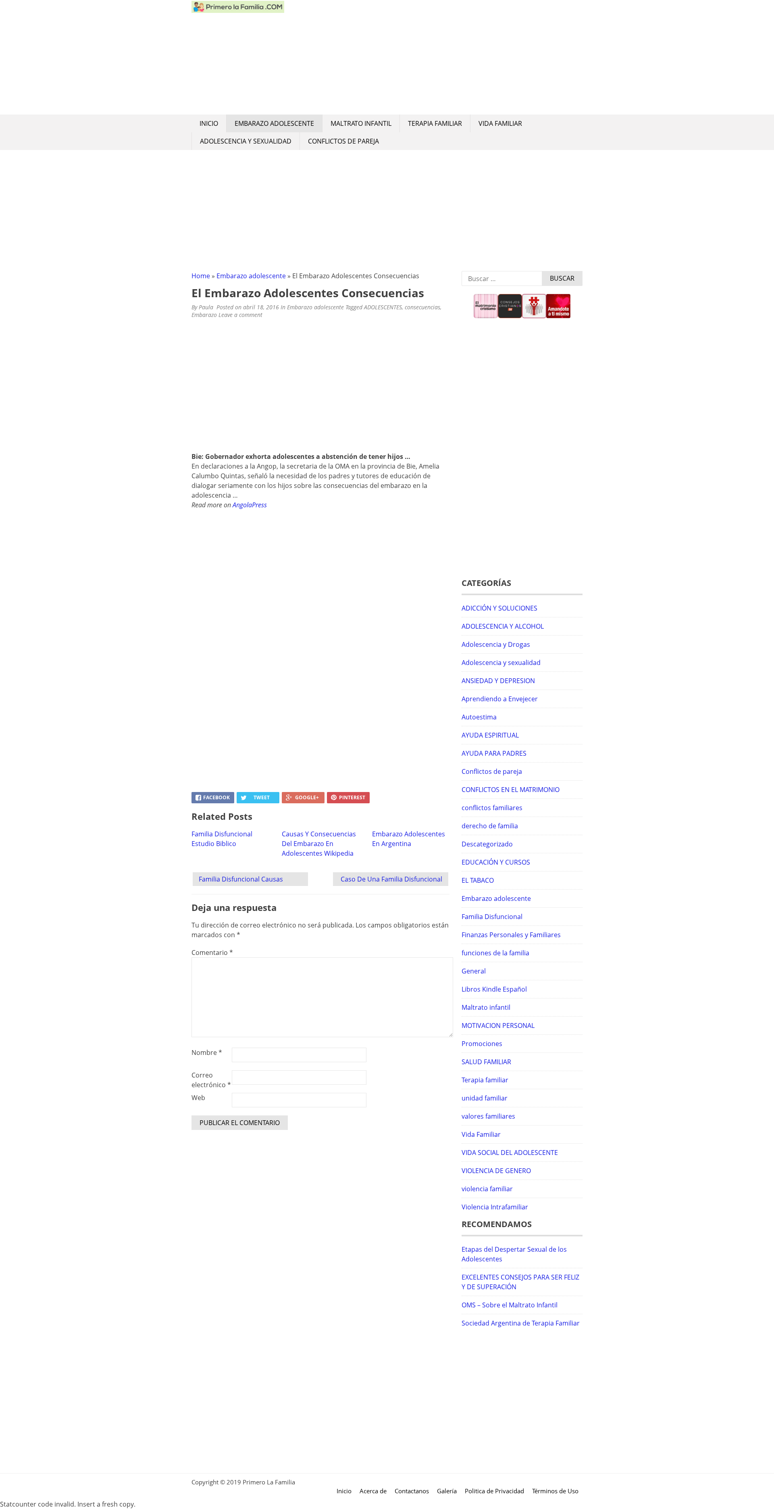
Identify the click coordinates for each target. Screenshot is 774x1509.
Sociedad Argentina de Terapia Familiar (521, 1323)
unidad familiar (485, 1098)
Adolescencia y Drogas (496, 644)
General (474, 971)
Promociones (482, 1043)
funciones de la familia (495, 952)
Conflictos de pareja (343, 141)
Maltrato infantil (361, 123)
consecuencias (422, 307)
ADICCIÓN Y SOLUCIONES (499, 608)
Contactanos (412, 1491)
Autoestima (479, 717)
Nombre (206, 1052)
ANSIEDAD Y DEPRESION (498, 680)
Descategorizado (487, 844)
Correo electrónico (211, 1080)
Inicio (209, 123)
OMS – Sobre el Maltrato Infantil (510, 1305)
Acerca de (373, 1491)
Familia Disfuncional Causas (241, 879)
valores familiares (488, 1116)
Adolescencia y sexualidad (245, 141)
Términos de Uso (555, 1491)
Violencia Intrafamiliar (495, 1207)
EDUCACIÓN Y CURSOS (496, 862)
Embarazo (204, 315)
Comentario (212, 952)
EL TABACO (478, 880)
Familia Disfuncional (492, 916)
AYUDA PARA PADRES (494, 753)
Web (198, 1097)
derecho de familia (490, 825)
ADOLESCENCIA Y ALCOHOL (503, 626)
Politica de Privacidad (494, 1491)
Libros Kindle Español (494, 989)
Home (200, 275)
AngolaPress (250, 504)
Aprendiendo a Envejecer (500, 698)
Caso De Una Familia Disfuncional (391, 879)
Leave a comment (241, 315)
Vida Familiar (500, 123)
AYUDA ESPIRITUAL (490, 735)
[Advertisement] (433, 57)
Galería (447, 1491)
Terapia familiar (435, 123)
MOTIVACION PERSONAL (498, 1025)
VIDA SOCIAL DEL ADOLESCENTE (510, 1152)
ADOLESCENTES (383, 307)
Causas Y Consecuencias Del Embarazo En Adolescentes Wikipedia (319, 844)
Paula (206, 307)
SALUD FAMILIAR (486, 1061)
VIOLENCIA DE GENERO (496, 1170)
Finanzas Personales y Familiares (511, 934)
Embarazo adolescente (274, 123)
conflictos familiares (492, 807)
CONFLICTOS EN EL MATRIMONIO (511, 789)
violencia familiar (487, 1188)
